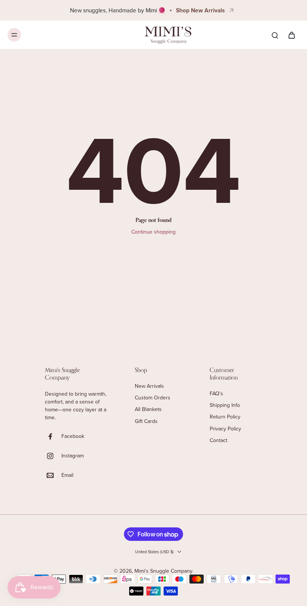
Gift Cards (146, 421)
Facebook (72, 436)
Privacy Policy (225, 428)
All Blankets (148, 409)
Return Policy (225, 416)
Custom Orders (152, 397)
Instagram (72, 455)
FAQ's (216, 393)
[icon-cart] (291, 34)
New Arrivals (149, 386)
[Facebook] (53, 436)
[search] (275, 34)
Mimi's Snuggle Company (163, 571)
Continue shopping (153, 231)
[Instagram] (53, 456)
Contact (218, 440)
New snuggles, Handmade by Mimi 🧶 (117, 10)
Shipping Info (225, 405)
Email (67, 475)
